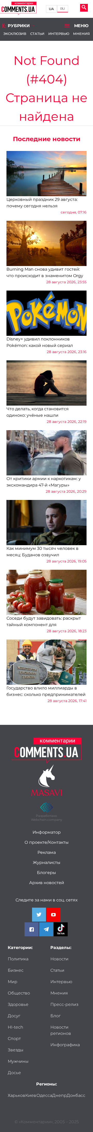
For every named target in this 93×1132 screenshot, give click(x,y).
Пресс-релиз (64, 1004)
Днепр (59, 1095)
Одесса (44, 1095)
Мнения (81, 34)
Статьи (37, 34)
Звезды (15, 1049)
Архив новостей (46, 882)
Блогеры (46, 872)
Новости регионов (60, 1030)
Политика (18, 958)
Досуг (14, 1015)
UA (51, 9)
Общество (19, 993)
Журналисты (46, 862)
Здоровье (18, 1004)
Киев (30, 1095)
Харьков (16, 1095)
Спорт (14, 1038)
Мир (12, 981)
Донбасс (76, 1095)
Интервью (58, 34)
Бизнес (16, 970)
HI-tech (15, 1027)
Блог (55, 1015)
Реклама (46, 852)
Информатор (47, 832)
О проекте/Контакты (47, 842)
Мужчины (18, 1061)
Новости (59, 958)
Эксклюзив (14, 34)
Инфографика (65, 1044)
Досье (14, 1072)
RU (62, 9)
